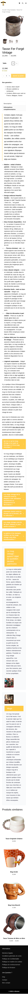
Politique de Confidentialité (10, 959)
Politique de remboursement (11, 964)
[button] (22, 3)
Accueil (4, 10)
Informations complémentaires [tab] (10, 108)
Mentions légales (7, 953)
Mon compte (6, 983)
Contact (4, 980)
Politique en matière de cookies (12, 962)
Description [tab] (8, 103)
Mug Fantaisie (11, 10)
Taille (4, 63)
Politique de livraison (8, 967)
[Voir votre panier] (19, 3)
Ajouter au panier (18, 76)
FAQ (3, 977)
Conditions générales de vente (11, 956)
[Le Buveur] (3, 3)
